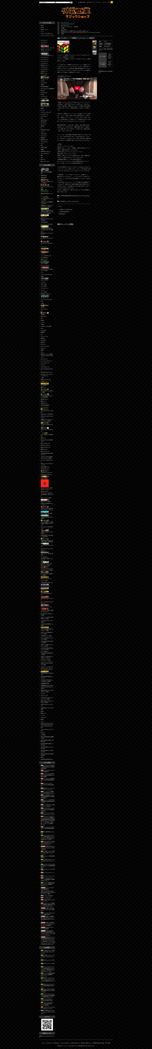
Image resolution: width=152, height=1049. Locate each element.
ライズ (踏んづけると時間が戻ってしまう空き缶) (48, 805)
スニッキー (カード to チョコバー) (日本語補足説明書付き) (47, 828)
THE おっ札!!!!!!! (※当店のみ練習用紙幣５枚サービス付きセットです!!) (48, 990)
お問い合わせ (56, 1043)
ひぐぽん (43, 80)
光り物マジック (44, 403)
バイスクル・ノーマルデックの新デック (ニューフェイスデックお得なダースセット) (47, 668)
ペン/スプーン (44, 135)
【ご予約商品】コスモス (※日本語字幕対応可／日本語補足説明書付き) (47, 796)
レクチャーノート (44, 288)
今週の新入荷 (43, 175)
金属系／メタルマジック (46, 49)
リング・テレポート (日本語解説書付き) (47, 888)
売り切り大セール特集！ (46, 659)
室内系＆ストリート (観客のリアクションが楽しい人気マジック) (75, 31)
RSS (106, 1043)
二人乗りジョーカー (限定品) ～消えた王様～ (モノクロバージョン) (48, 852)
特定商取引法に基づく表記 (98, 1043)
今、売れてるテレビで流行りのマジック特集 (47, 269)
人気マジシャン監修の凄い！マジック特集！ (47, 633)
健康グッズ (43, 387)
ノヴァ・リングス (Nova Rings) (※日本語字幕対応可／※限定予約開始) (47, 775)
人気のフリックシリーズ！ (46, 606)
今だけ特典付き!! (44, 257)
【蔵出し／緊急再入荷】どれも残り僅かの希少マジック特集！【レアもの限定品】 (47, 212)
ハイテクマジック (44, 191)
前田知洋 (43, 338)
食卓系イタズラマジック (46, 379)
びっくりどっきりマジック (46, 360)
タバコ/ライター (44, 141)
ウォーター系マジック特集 (46, 513)
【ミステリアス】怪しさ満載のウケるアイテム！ (47, 611)
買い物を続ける (62, 213)
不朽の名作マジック (45, 468)
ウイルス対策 (43, 385)
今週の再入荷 (43, 177)
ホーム (43, 1043)
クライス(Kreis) (44, 98)
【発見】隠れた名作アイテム (47, 582)
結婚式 (42, 719)
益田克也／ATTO (44, 78)
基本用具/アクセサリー (46, 151)
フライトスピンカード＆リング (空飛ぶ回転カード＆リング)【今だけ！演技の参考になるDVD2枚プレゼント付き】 (48, 837)
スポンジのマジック (45, 366)
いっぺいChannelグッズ (46, 255)
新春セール (43, 437)
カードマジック (44, 40)
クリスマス (43, 250)
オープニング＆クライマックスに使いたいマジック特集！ (47, 569)
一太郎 (42, 303)
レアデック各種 (44, 580)
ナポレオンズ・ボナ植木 (46, 326)
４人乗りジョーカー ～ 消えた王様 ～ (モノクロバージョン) (48, 861)
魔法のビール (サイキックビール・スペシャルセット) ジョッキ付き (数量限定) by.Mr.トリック (48, 980)
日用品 (42, 276)
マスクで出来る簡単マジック (47, 55)
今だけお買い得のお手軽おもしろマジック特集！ (47, 648)
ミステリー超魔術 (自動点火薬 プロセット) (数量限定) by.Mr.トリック (48, 884)
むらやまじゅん (44, 92)
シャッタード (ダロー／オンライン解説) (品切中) (48, 913)
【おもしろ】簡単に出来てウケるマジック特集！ (47, 629)
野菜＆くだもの (44, 259)
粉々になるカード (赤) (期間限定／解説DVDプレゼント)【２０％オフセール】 (48, 843)
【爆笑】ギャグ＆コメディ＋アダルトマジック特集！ (47, 420)
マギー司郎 (43, 340)
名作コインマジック (45, 451)
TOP (58, 22)
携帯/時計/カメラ (44, 139)
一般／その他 (43, 133)
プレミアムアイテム (45, 265)
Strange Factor (44, 120)
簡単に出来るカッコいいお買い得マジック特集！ (47, 690)
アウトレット (43, 246)
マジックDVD (44, 75)
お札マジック (43, 44)
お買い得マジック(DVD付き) (47, 414)
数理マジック (43, 713)
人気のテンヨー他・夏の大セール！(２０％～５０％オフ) (47, 509)
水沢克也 (43, 342)
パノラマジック (44, 96)
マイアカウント (49, 1043)
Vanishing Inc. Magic (45, 129)
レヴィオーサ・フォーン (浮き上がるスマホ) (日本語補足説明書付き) (47, 809)
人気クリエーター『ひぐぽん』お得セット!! (46, 374)
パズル (42, 143)
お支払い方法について (75, 1043)
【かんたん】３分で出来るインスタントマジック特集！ (47, 457)
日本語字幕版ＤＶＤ (45, 466)
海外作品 (43, 125)
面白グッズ (43, 159)
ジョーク (43, 131)
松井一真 (43, 90)
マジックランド (44, 116)
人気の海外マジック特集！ (46, 635)
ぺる (42, 334)
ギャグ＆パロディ (44, 69)
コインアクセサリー (45, 153)
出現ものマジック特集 (45, 501)
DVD (42, 145)
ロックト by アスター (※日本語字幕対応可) (47, 770)
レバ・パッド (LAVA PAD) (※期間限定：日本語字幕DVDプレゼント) (48, 801)
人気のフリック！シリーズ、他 (47, 47)
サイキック (43, 364)
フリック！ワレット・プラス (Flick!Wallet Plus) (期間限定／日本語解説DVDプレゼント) (48, 995)
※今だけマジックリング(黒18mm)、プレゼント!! (46, 488)
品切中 (62, 33)
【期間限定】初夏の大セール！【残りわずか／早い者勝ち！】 (47, 230)
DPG (42, 301)
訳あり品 (43, 732)
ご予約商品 (43, 734)
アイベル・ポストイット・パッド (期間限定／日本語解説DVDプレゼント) (48, 879)
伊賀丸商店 (43, 102)
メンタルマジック (44, 57)
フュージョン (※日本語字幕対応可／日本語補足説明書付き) (48, 780)
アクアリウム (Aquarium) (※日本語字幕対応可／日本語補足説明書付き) (48, 767)
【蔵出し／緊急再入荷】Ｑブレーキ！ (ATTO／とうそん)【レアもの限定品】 (47, 924)
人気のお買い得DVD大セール (47, 759)
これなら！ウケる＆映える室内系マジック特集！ (47, 617)
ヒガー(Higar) (44, 82)
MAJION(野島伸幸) (45, 86)
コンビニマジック (44, 51)
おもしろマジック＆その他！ (47, 224)
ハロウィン (43, 253)
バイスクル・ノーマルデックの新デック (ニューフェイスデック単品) (47, 663)
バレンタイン (43, 717)
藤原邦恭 (43, 332)
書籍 (42, 155)
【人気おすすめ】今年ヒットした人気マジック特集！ (47, 680)
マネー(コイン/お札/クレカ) (46, 33)
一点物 (42, 377)
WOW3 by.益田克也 (45, 405)
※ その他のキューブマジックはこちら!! (68, 201)
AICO (42, 157)
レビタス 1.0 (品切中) (48, 895)
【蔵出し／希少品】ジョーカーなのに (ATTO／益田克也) (47, 909)
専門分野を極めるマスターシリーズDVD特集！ (47, 396)
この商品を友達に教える (64, 211)
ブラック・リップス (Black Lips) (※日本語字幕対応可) (47, 785)
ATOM (108, 1043)
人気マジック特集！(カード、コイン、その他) (47, 645)
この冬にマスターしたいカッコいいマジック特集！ (47, 698)
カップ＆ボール (44, 63)
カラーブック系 (44, 695)
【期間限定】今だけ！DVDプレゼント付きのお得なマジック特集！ (47, 687)
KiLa (42, 311)
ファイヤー (43, 282)
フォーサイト (43, 124)
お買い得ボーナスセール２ (46, 472)
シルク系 (43, 693)
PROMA (42, 84)
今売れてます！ (44, 216)
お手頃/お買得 (44, 147)
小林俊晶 (43, 314)
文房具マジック (44, 71)
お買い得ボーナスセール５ (46, 474)
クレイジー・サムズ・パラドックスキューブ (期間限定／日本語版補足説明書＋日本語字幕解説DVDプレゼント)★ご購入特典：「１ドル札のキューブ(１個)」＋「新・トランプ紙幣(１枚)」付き (48, 821)
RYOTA (42, 94)
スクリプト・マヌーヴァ (46, 112)
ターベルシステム (44, 407)
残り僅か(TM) (43, 122)
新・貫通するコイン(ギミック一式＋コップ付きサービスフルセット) (48, 1012)
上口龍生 (43, 307)
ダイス (42, 352)
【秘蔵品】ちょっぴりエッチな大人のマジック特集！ (47, 206)
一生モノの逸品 (44, 478)
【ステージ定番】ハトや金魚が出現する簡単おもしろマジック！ (47, 523)
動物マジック (43, 401)
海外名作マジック (44, 399)
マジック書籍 (43, 286)
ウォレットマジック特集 (46, 497)
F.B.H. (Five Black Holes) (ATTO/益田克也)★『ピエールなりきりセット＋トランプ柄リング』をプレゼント (48, 933)
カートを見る (108, 2)
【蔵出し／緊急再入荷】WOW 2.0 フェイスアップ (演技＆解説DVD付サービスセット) (47, 918)
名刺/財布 (43, 137)
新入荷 (42, 25)
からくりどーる (44, 309)
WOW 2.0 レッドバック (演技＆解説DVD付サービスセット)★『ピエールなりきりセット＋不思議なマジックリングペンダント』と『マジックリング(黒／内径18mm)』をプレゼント (48, 940)
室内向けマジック (44, 65)
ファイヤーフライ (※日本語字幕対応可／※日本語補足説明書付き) (48, 865)
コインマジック (44, 42)
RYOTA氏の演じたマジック (46, 372)
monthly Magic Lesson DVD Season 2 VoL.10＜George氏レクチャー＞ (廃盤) (48, 892)
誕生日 (42, 711)
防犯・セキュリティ (45, 161)
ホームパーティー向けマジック (67, 23)
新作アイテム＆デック (45, 445)
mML (42, 118)
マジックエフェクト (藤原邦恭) (47, 88)
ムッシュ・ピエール (45, 346)
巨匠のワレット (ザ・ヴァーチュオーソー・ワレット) (48, 788)
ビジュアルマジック (45, 362)
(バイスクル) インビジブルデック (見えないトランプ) (48, 1007)
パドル (42, 721)
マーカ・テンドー (44, 336)
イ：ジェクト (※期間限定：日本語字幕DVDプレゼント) (47, 792)
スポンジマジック (44, 61)
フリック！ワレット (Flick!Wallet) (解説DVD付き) (47, 999)
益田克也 (76, 26)
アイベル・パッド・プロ (49, 876)
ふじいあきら (64, 29)
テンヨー (43, 110)
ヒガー (42, 328)
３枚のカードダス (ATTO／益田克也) (47, 928)
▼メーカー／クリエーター (67, 26)
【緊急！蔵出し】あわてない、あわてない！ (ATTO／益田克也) (47, 848)
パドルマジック (44, 67)
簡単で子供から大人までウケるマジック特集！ (47, 701)
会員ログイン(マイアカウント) (94, 2)
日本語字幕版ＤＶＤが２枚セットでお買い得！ (47, 535)
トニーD (42, 322)
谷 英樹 (62, 28)
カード (42, 31)
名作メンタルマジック (45, 443)
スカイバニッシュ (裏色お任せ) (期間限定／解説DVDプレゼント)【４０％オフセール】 (48, 904)
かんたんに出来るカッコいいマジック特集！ (47, 638)
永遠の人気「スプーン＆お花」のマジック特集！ (46, 564)
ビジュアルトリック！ (45, 586)
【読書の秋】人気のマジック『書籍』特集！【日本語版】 (47, 540)
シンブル (43, 715)
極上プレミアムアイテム (46, 578)
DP (41, 127)
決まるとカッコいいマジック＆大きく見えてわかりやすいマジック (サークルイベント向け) (80, 32)
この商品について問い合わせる (65, 209)
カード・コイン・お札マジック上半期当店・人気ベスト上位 (47, 494)
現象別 (42, 350)
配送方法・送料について (86, 1043)
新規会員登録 (82, 2)
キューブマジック (64, 22)
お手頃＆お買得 (44, 222)
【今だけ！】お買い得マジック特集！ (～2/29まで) (47, 657)
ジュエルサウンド (44, 114)
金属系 (42, 149)
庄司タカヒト (43, 316)
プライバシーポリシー (65, 1043)
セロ (42, 318)
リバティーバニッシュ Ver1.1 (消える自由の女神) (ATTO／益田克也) (47, 1003)
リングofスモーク (47, 897)
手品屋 (42, 108)
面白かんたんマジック (45, 106)
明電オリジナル (44, 73)
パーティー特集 (44, 263)
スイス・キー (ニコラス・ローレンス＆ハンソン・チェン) (48, 813)
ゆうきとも (43, 348)
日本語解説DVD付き (45, 683)
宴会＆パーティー (44, 29)
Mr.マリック (43, 344)
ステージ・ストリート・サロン (47, 35)
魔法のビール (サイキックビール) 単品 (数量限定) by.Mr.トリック (48, 985)
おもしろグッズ (44, 358)
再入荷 (42, 27)
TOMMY (42, 324)
